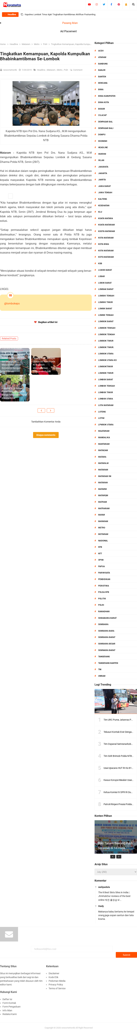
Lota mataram (105, 405)
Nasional (103, 541)
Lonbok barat (105, 379)
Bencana (102, 83)
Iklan (101, 160)
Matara (102, 457)
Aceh (100, 51)
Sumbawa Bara (106, 631)
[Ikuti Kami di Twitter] (104, 4)
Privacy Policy (56, 984)
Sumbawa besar (106, 644)
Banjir (101, 70)
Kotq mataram (106, 257)
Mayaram (103, 521)
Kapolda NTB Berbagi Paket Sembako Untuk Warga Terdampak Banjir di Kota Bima (14, 393)
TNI (99, 669)
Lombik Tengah (106, 296)
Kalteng (102, 199)
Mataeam (103, 450)
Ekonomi (102, 141)
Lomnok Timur (105, 373)
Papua (101, 566)
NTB (100, 547)
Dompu (101, 134)
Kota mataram (106, 250)
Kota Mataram (106, 238)
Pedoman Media (57, 981)
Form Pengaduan (12, 1006)
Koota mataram (106, 231)
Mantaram (104, 444)
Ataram (102, 57)
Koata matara (105, 218)
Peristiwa (103, 586)
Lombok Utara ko (107, 360)
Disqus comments (45, 435)
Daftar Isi (7, 999)
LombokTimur (105, 366)
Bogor (101, 109)
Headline (41, 70)
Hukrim (102, 154)
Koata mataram (106, 225)
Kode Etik (53, 977)
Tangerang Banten (108, 663)
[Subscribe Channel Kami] (89, 4)
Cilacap (102, 115)
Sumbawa (103, 624)
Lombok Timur (105, 341)
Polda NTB (103, 592)
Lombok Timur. (106, 347)
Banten (102, 76)
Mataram (51, 70)
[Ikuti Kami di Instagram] (96, 4)
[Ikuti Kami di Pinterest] (118, 4)
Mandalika (104, 437)
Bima (100, 89)
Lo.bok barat (105, 270)
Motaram (103, 534)
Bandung (103, 64)
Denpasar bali (105, 128)
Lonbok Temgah (106, 386)
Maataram (103, 431)
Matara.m (103, 463)
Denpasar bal (105, 122)
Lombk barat (105, 308)
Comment (78, 70)
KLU (100, 212)
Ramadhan (103, 611)
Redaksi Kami (10, 1014)
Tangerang (104, 656)
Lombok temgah (106, 328)
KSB (100, 263)
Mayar (101, 515)
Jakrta (102, 180)
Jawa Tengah (105, 192)
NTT (100, 553)
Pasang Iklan (70, 23)
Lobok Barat (105, 283)
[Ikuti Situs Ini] (126, 4)
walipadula (104, 887)
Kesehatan (103, 205)
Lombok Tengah (106, 334)
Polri (66, 70)
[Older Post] (50, 410)
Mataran (103, 482)
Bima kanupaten (106, 96)
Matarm (102, 489)
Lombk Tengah (105, 315)
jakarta (102, 173)
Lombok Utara (105, 354)
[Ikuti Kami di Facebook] (111, 4)
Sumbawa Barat (106, 637)
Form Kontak (9, 1003)
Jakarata (103, 167)
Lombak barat (105, 289)
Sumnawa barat (106, 650)
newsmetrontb (68, 1027)
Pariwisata (104, 573)
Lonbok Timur (105, 392)
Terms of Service (57, 988)
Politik (102, 598)
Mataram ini (104, 476)
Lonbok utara (105, 399)
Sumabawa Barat (107, 618)
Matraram (104, 508)
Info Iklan (7, 1010)
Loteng (102, 412)
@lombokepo (12, 303)
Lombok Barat (105, 321)
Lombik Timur (105, 302)
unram (101, 676)
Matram (102, 502)
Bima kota (103, 102)
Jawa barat (104, 186)
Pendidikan (104, 579)
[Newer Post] (41, 410)
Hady (101, 906)
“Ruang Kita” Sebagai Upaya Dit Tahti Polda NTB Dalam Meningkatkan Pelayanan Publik (44, 365)
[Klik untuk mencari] (133, 4)
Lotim (101, 418)
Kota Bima (103, 244)
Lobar (101, 276)
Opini (101, 560)
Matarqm (103, 495)
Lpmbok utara (105, 424)
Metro (60, 70)
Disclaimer (54, 973)
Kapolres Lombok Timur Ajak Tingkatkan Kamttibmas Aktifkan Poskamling (60, 14)
